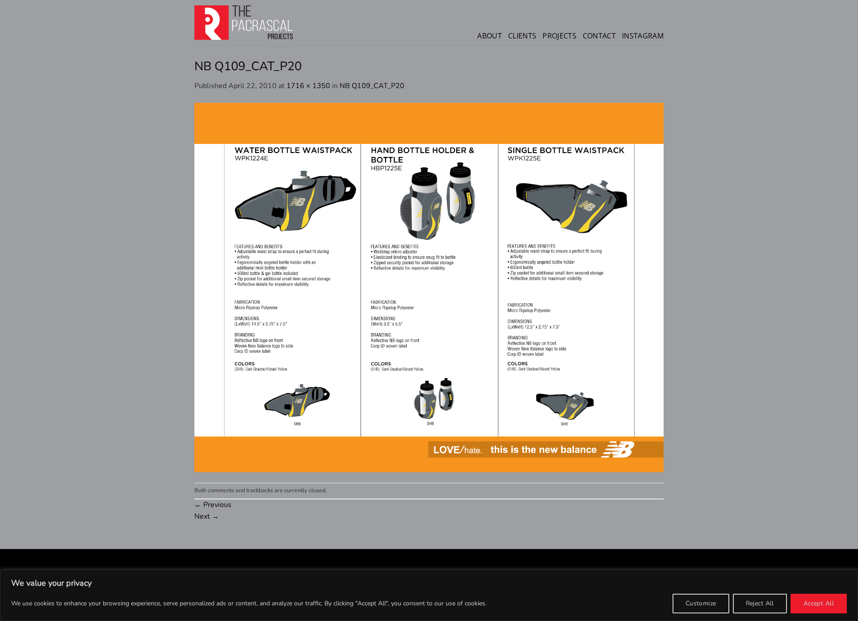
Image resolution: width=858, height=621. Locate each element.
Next (206, 516)
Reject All (760, 603)
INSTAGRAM (643, 36)
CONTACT (599, 36)
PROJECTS (559, 36)
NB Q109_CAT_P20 (372, 86)
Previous (212, 505)
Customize (701, 603)
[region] (429, 595)
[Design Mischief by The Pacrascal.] (243, 22)
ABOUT (489, 36)
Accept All (818, 603)
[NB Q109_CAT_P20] (429, 286)
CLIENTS (522, 36)
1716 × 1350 (308, 86)
